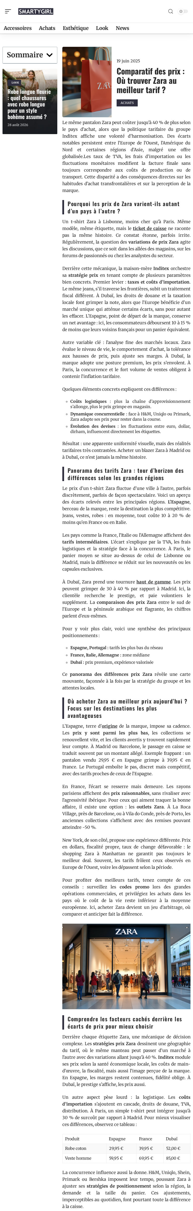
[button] (49, 55)
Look (15, 82)
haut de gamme (153, 582)
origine (109, 726)
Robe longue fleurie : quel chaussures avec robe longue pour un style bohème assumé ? (29, 104)
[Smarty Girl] (36, 11)
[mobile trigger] (9, 11)
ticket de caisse (150, 228)
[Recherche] (170, 11)
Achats (127, 103)
